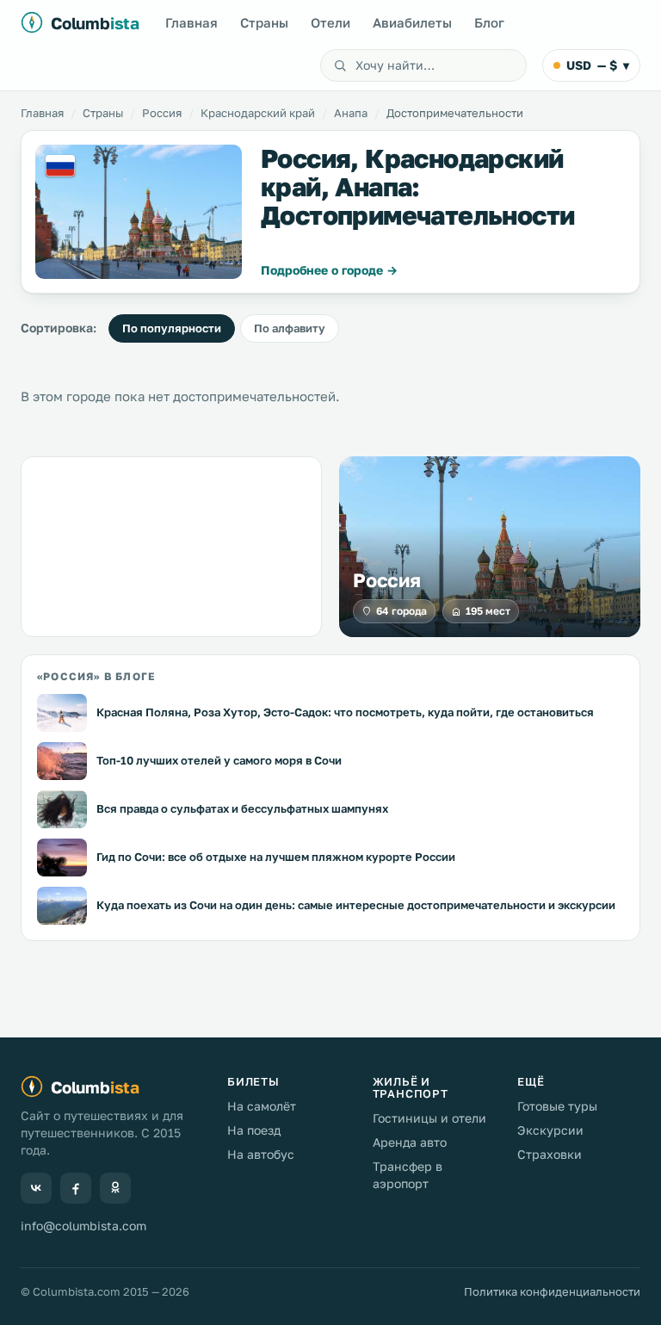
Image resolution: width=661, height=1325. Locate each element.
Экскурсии (550, 1130)
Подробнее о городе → (329, 270)
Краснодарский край (258, 113)
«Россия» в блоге (96, 676)
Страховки (549, 1154)
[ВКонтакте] (36, 1188)
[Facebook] (75, 1188)
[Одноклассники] (115, 1188)
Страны (264, 22)
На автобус (260, 1154)
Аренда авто (410, 1142)
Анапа (351, 113)
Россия (162, 113)
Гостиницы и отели (429, 1118)
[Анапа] (138, 212)
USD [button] (597, 65)
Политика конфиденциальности (552, 1291)
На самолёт (261, 1106)
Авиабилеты (412, 22)
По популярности (171, 328)
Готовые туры (557, 1106)
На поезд (254, 1130)
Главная (191, 22)
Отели (330, 22)
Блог (489, 22)
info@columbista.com (83, 1225)
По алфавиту (289, 328)
